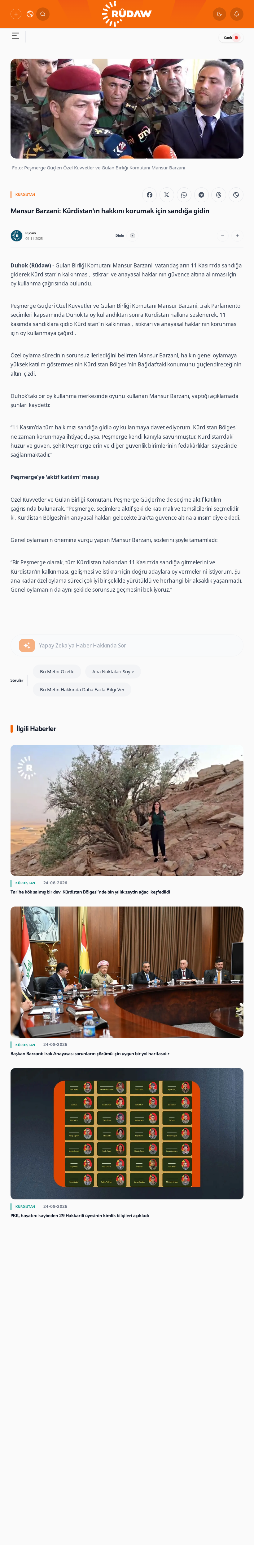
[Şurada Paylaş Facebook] (149, 194)
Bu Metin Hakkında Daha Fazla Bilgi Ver (82, 689)
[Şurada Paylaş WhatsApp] (184, 194)
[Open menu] (15, 37)
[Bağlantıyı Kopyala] (236, 194)
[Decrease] (223, 236)
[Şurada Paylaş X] (167, 194)
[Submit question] (27, 645)
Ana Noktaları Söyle (113, 671)
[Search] (43, 14)
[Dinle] (132, 236)
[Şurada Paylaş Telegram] (201, 194)
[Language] (30, 14)
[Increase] (237, 236)
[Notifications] (236, 14)
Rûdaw (30, 233)
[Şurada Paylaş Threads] (218, 194)
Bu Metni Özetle (57, 671)
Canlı (228, 37)
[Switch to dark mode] (219, 14)
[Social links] (16, 14)
